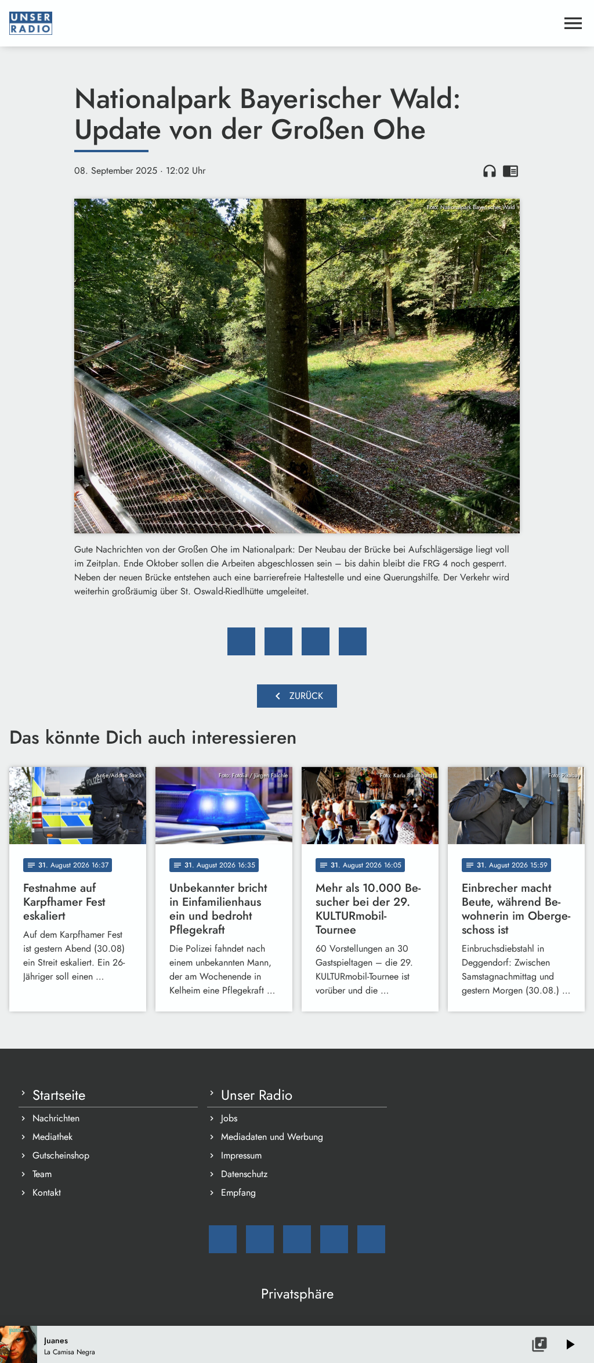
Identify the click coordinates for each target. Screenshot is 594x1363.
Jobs (229, 1118)
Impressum (241, 1155)
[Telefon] (334, 1239)
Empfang (238, 1192)
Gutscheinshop (60, 1155)
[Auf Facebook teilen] (241, 641)
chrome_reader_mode (510, 171)
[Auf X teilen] (278, 641)
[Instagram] (297, 1239)
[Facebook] (260, 1239)
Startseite (58, 1095)
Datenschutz (244, 1174)
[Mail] (223, 1239)
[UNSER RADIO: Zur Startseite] (283, 23)
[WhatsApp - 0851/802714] (371, 1239)
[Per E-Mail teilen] (353, 641)
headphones (489, 171)
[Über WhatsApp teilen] (315, 641)
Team (42, 1174)
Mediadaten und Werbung (272, 1136)
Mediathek (52, 1136)
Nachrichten (55, 1118)
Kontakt (46, 1192)
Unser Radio (256, 1095)
